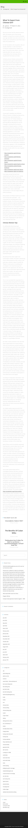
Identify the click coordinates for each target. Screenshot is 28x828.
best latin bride (6, 689)
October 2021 (6, 641)
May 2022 (5, 623)
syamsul (7, 26)
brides (4, 699)
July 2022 (5, 617)
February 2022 (6, 631)
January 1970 (5, 660)
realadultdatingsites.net (8, 771)
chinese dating (6, 707)
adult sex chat (6, 676)
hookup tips (5, 736)
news (4, 763)
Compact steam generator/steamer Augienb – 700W (14, 598)
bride (4, 697)
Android (4, 678)
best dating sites (6, 686)
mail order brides (6, 760)
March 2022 (5, 628)
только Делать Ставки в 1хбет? (14, 521)
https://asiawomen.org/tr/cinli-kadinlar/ (13, 171)
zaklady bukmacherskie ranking (9, 792)
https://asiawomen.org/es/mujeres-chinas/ (14, 164)
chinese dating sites (7, 710)
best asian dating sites (7, 684)
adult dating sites (6, 673)
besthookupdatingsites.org (8, 694)
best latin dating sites (7, 692)
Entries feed (5, 804)
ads (3, 671)
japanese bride (6, 747)
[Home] (1, 9)
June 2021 (5, 652)
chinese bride (6, 705)
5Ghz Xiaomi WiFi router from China (10, 593)
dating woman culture (7, 720)
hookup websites (6, 739)
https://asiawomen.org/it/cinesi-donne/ (13, 169)
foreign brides (6, 731)
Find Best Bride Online (7, 728)
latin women (5, 749)
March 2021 (5, 654)
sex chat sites (6, 776)
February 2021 (6, 657)
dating (4, 718)
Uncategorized (8, 28)
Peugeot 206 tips (6, 596)
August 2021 (5, 646)
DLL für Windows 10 (7, 723)
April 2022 (5, 625)
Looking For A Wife (7, 752)
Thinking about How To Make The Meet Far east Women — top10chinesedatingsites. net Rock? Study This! (14, 543)
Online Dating (6, 765)
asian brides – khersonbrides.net (10, 681)
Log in (4, 802)
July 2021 (5, 649)
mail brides (5, 755)
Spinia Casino (6, 781)
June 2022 (5, 620)
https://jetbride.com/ (7, 742)
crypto (4, 713)
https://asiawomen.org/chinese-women (12, 491)
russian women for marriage (9, 773)
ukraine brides (6, 784)
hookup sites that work (8, 734)
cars (4, 702)
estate (4, 726)
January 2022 (5, 633)
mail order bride (6, 757)
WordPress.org (6, 807)
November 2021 (6, 639)
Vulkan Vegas (6, 789)
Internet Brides (6, 744)
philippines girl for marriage (9, 768)
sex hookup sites (6, 778)
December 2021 (6, 636)
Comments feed (6, 805)
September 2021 (6, 644)
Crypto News (5, 715)
